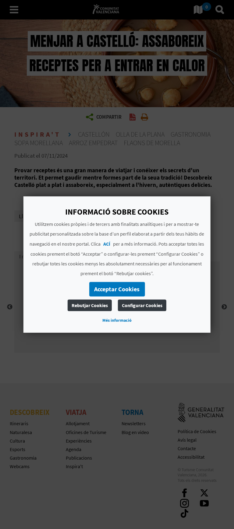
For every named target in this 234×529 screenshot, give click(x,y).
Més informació (117, 320)
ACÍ (106, 244)
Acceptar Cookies (117, 289)
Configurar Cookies (142, 305)
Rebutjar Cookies (90, 305)
